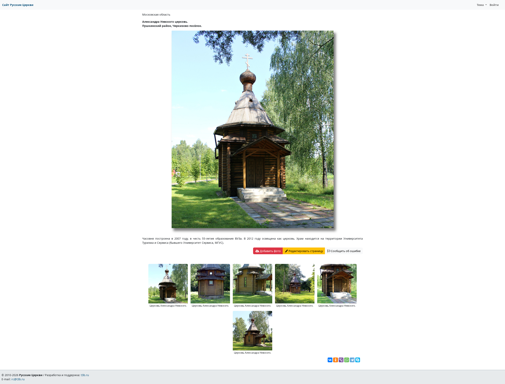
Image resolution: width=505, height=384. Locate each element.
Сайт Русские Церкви (17, 5)
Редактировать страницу (305, 251)
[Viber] (341, 360)
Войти (494, 5)
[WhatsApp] (346, 360)
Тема (481, 5)
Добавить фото (270, 251)
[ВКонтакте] (330, 360)
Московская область (156, 14)
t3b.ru (85, 375)
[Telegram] (352, 360)
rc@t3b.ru (18, 379)
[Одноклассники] (335, 360)
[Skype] (357, 360)
